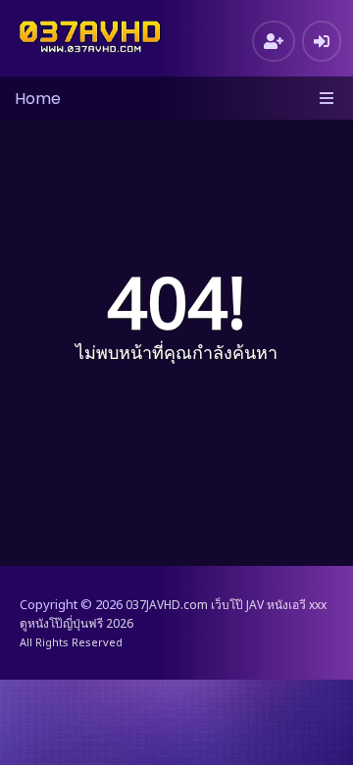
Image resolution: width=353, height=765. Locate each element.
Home (38, 98)
